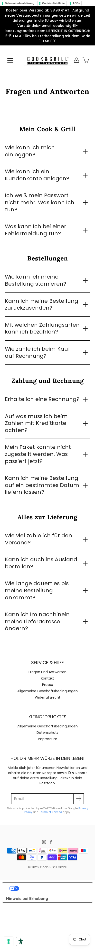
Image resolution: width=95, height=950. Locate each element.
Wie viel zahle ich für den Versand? (38, 539)
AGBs (76, 3)
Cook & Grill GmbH (53, 867)
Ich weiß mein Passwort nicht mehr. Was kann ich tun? (39, 202)
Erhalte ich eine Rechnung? (42, 399)
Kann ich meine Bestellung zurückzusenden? (41, 304)
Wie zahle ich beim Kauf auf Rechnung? (37, 352)
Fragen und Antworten (47, 671)
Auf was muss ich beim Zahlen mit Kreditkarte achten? (36, 423)
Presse (47, 684)
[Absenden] (78, 798)
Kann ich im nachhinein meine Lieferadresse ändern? (37, 621)
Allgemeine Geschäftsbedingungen (47, 691)
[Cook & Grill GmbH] (47, 60)
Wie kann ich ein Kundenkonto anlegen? (37, 175)
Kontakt (47, 678)
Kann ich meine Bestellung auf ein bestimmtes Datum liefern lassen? (42, 485)
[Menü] (10, 60)
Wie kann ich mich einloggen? (30, 151)
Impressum (47, 738)
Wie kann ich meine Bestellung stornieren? (35, 280)
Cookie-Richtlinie (53, 3)
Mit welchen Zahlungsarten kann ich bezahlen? (42, 328)
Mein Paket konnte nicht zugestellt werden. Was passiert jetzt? (38, 454)
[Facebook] (51, 842)
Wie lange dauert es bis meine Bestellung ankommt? (37, 590)
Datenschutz (47, 732)
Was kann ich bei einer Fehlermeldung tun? (35, 230)
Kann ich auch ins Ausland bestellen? (41, 563)
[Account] (76, 60)
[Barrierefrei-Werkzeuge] (20, 941)
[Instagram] (44, 842)
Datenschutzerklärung (19, 3)
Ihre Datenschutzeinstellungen (52, 888)
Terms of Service (50, 812)
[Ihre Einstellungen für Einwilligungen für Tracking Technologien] (8, 941)
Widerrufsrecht (47, 697)
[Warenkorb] (86, 60)
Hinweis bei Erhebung (27, 898)
